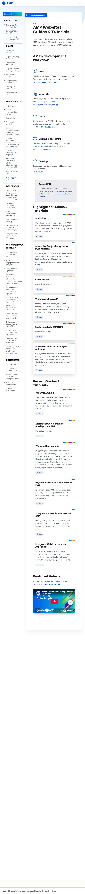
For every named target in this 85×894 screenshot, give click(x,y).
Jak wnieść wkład (12, 364)
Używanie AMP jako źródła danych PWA (11, 205)
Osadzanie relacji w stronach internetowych (12, 227)
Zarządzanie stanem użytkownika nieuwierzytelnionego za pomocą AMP (14, 278)
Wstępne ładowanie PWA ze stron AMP (11, 213)
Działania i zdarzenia (10, 52)
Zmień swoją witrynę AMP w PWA (11, 324)
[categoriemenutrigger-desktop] (36, 15)
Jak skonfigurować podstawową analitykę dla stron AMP (12, 349)
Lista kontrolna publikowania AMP (11, 254)
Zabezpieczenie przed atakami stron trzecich (12, 316)
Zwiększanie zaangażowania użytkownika (11, 307)
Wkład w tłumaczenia (10, 389)
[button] (80, 3)
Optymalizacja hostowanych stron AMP (11, 340)
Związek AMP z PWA (11, 94)
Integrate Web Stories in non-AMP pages (11, 235)
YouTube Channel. (52, 584)
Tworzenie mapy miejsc (12, 178)
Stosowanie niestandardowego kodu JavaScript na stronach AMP (13, 131)
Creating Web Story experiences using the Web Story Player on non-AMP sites (12, 195)
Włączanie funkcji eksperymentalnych (13, 70)
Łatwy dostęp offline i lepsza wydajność (11, 332)
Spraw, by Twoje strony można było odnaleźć (12, 299)
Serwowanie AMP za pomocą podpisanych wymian (12, 290)
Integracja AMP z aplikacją (12, 220)
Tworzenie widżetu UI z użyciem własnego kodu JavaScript (11, 162)
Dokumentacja (39, 24)
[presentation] (70, 602)
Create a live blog (12, 171)
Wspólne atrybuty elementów (12, 58)
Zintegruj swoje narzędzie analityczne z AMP (12, 376)
